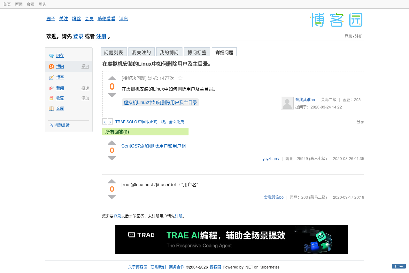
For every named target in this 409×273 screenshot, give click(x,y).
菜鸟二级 (328, 99)
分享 (360, 121)
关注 (63, 18)
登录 (78, 36)
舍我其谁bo (305, 99)
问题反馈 (62, 125)
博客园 (215, 266)
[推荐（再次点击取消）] (112, 79)
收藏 (60, 97)
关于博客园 (137, 266)
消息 (123, 18)
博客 (60, 77)
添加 (85, 97)
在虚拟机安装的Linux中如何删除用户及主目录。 (157, 63)
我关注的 (141, 52)
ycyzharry (271, 158)
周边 (42, 4)
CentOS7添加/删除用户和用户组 (153, 145)
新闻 (19, 4)
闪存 (60, 55)
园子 (50, 18)
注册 (101, 36)
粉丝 (76, 18)
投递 (85, 88)
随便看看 (106, 18)
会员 (31, 4)
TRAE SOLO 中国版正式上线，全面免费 (149, 121)
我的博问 (169, 52)
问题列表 (113, 52)
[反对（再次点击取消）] (112, 95)
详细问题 (224, 52)
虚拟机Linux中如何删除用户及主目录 (160, 102)
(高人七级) (318, 158)
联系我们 (158, 266)
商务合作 (176, 266)
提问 (85, 66)
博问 (60, 66)
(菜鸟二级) (318, 197)
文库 (60, 108)
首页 (7, 4)
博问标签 (197, 52)
